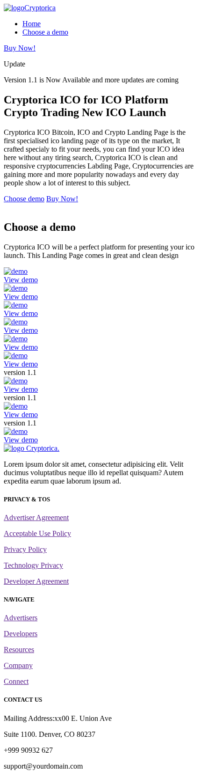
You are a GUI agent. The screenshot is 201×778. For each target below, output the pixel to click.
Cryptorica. (41, 448)
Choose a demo (45, 32)
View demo (21, 280)
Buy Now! (20, 48)
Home (31, 24)
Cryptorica (40, 8)
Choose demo (24, 199)
